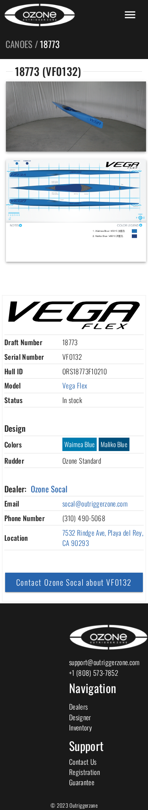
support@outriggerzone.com (104, 662)
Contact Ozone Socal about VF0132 (74, 582)
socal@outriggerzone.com (94, 503)
